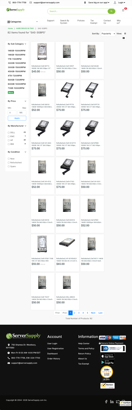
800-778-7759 (19, 2)
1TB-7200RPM (14, 59)
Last (100, 313)
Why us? (119, 21)
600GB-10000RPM (17, 84)
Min (9, 108)
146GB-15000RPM (16, 55)
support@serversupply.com (46, 2)
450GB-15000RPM (16, 71)
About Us (82, 358)
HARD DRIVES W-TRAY (25, 28)
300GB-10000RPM (17, 63)
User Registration (55, 348)
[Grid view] (124, 38)
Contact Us (107, 21)
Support (50, 20)
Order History (53, 358)
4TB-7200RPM (15, 75)
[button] (124, 403)
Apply (17, 118)
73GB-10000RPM (16, 88)
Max (24, 108)
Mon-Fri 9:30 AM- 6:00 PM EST (25, 352)
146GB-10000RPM (16, 50)
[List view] (125, 33)
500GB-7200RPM (16, 80)
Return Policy (84, 353)
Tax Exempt (93, 21)
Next (93, 313)
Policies (81, 20)
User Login (52, 343)
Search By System (64, 21)
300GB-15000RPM (17, 67)
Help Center (83, 343)
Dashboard (52, 353)
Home (10, 28)
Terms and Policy (86, 348)
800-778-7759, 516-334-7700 (25, 358)
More (11, 92)
